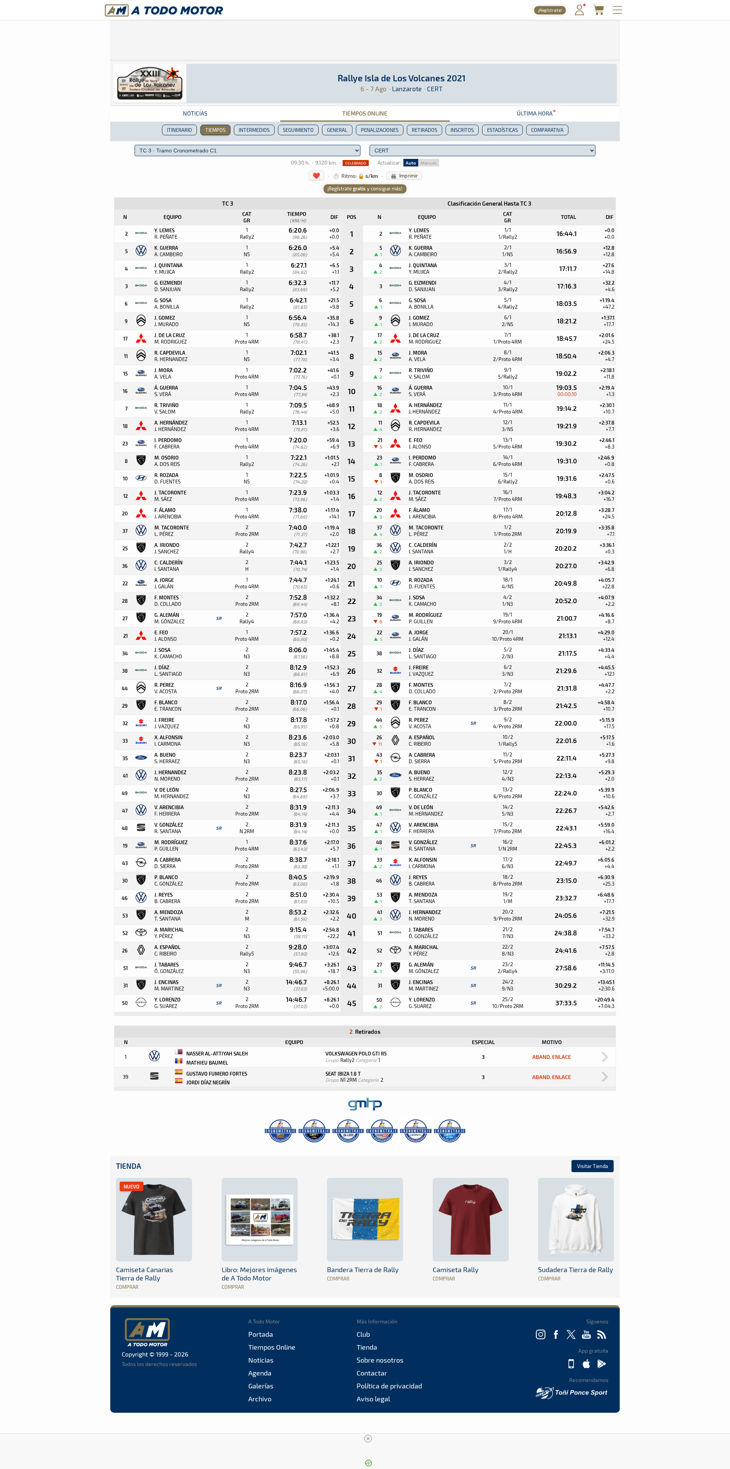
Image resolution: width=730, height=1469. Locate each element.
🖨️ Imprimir (404, 176)
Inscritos (462, 130)
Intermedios (254, 130)
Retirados (424, 130)
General (337, 130)
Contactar (372, 1373)
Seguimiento (298, 130)
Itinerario (179, 130)
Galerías (260, 1386)
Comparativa (547, 130)
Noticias (195, 113)
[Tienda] (598, 12)
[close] (368, 1438)
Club (363, 1334)
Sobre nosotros (380, 1360)
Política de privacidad (389, 1386)
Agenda (259, 1373)
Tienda (128, 1166)
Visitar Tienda (592, 1166)
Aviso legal (373, 1399)
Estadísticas (502, 130)
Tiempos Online (364, 113)
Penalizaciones (379, 130)
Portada (260, 1334)
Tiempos (215, 130)
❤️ (316, 175)
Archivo (259, 1399)
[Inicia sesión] (579, 13)
